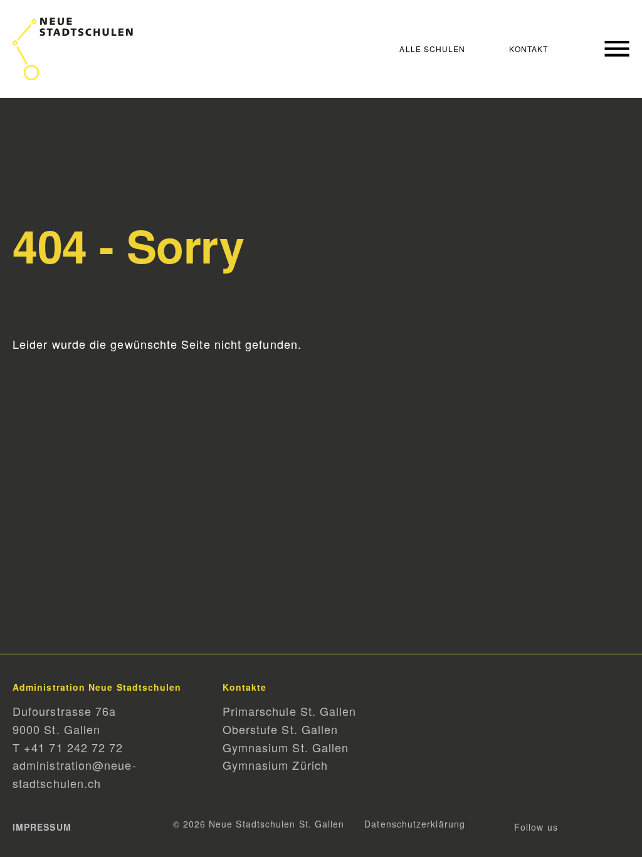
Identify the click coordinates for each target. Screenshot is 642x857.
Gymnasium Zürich (275, 765)
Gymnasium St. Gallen (286, 747)
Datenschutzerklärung (414, 823)
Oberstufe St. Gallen (281, 729)
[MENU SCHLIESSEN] (610, 48)
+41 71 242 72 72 (73, 747)
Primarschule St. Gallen (290, 711)
